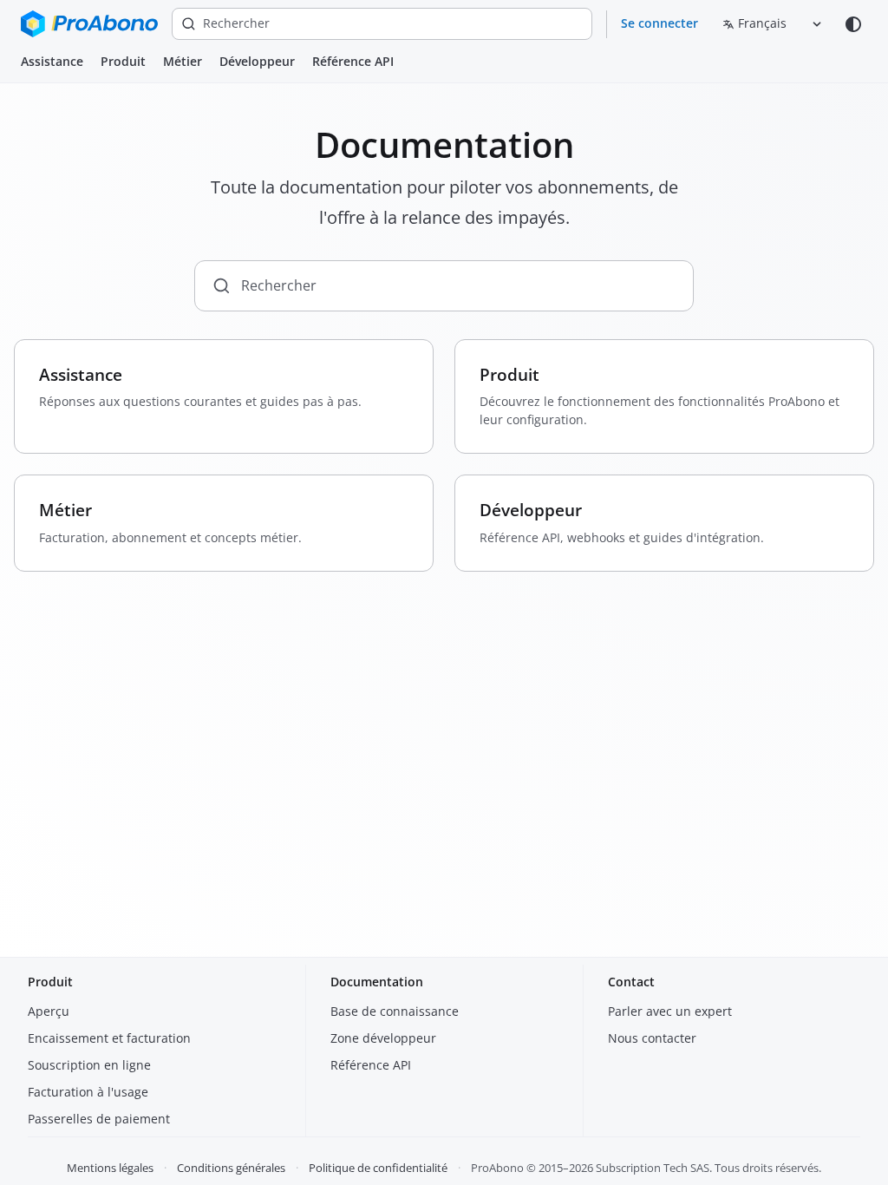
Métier (182, 61)
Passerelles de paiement (99, 1118)
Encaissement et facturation (109, 1038)
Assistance (52, 61)
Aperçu (48, 1011)
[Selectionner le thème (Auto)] (853, 24)
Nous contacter (652, 1038)
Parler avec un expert (670, 1011)
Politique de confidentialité (378, 1167)
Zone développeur (383, 1038)
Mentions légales (110, 1167)
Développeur (257, 61)
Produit (123, 61)
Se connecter (659, 23)
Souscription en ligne (89, 1065)
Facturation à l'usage (88, 1092)
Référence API (353, 61)
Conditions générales (231, 1167)
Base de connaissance (394, 1011)
